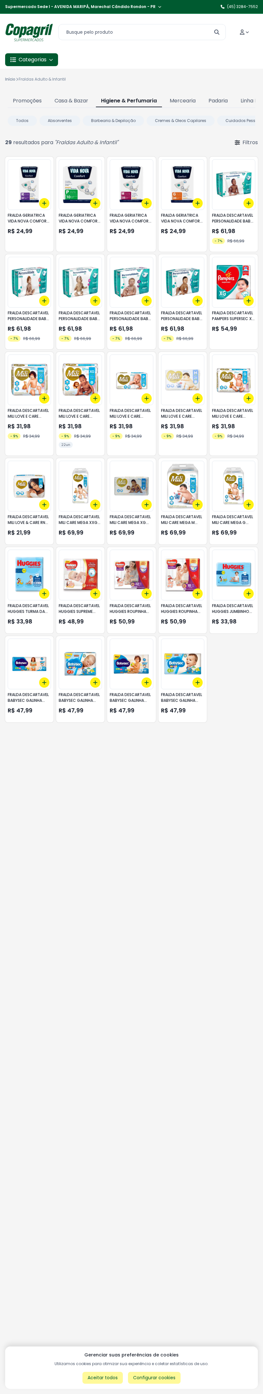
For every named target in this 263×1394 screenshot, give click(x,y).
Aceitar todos (103, 1377)
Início (10, 79)
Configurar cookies (154, 1377)
